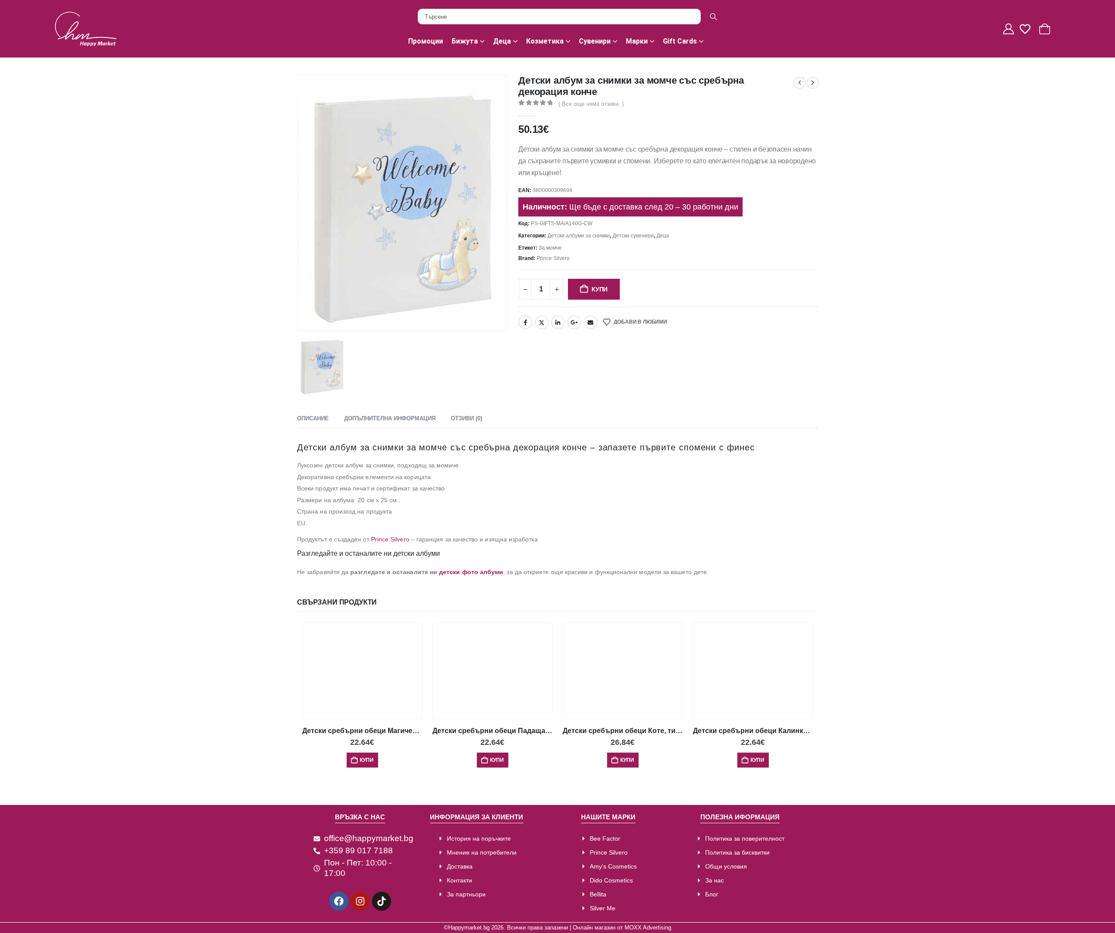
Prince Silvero (553, 258)
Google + (574, 322)
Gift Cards (680, 41)
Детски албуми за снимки (578, 236)
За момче (550, 248)
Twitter (542, 322)
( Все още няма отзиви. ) (591, 104)
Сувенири (595, 41)
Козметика (545, 41)
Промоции (425, 41)
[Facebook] (338, 901)
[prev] (800, 83)
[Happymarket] (85, 28)
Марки (637, 41)
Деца (502, 41)
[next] (813, 83)
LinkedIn (558, 322)
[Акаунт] (1009, 29)
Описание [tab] (313, 418)
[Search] (713, 16)
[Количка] (1046, 29)
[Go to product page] (362, 671)
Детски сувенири (633, 236)
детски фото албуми (471, 571)
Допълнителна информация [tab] (390, 418)
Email (591, 322)
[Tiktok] (381, 901)
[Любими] (1027, 29)
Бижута (465, 41)
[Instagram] (360, 901)
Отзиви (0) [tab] (466, 418)
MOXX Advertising (648, 928)
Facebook (525, 322)
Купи (599, 289)
